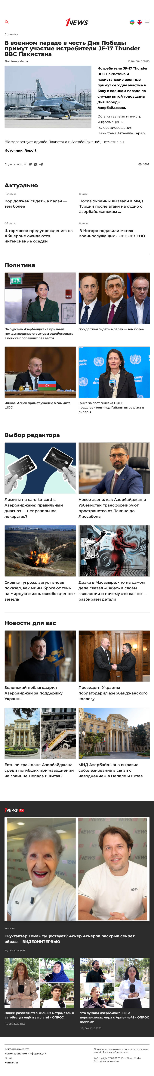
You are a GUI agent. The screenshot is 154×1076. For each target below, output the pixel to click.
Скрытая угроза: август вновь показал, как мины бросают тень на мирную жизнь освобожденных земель (40, 591)
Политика (11, 34)
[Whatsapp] (36, 164)
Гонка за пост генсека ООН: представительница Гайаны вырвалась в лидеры (111, 407)
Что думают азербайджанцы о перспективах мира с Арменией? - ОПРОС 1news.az (114, 1017)
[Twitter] (30, 164)
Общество (11, 223)
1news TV (10, 928)
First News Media (16, 61)
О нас (8, 1058)
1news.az (108, 1052)
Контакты (11, 1062)
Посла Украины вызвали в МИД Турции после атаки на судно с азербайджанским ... (111, 206)
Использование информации (25, 1053)
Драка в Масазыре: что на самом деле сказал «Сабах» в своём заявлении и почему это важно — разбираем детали (113, 591)
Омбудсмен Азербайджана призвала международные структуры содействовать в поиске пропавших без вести (39, 333)
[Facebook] (25, 164)
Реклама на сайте (17, 1049)
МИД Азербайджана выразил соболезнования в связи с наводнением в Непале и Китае (111, 770)
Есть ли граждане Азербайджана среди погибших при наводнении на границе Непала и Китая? (39, 770)
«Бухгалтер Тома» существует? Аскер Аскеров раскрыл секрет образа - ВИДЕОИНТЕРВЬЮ (70, 939)
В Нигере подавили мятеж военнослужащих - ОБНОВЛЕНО (112, 233)
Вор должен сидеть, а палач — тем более (36, 204)
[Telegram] (41, 164)
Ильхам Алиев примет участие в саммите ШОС (37, 405)
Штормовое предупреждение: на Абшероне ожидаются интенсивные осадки (39, 235)
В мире (83, 194)
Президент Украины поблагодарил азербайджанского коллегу (113, 693)
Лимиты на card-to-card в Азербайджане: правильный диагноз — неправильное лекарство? (34, 508)
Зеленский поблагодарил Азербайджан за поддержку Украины (34, 693)
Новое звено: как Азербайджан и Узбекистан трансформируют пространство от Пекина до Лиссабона (112, 508)
